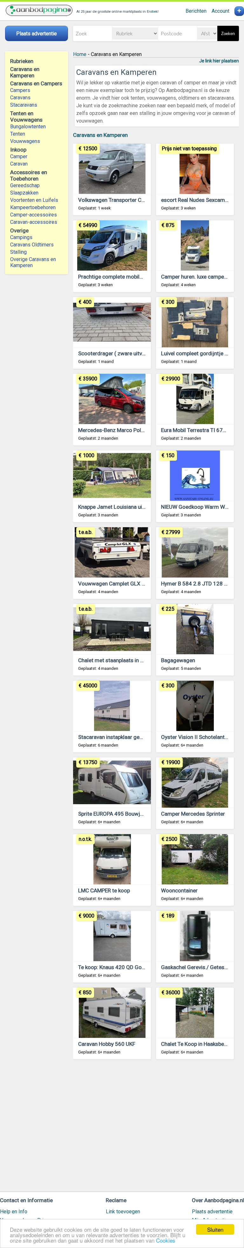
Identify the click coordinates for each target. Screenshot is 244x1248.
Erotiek (152, 12)
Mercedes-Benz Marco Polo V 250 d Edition (130, 430)
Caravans (20, 98)
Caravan (19, 164)
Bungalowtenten (28, 127)
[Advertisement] (156, 1128)
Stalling (18, 252)
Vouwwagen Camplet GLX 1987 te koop (125, 583)
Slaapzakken (24, 193)
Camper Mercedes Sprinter (193, 814)
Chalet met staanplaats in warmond (120, 660)
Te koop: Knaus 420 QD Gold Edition (121, 967)
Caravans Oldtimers (32, 245)
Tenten (17, 134)
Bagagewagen (178, 660)
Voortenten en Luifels (34, 200)
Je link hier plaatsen (219, 60)
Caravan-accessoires (33, 222)
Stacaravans (23, 105)
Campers (20, 90)
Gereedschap (25, 185)
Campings (21, 237)
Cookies (165, 1240)
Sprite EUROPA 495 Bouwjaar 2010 (120, 814)
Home (79, 54)
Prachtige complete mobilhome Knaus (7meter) (135, 276)
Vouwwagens (25, 141)
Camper (18, 156)
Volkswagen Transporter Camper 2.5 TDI (126, 200)
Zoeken (228, 33)
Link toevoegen (123, 1212)
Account (220, 11)
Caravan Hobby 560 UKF (106, 1044)
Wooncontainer (179, 890)
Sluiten (215, 1229)
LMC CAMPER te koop (104, 890)
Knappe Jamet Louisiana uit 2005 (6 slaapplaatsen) (139, 507)
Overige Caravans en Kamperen (33, 262)
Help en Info (13, 1212)
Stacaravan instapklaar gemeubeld (119, 737)
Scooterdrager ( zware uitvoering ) (119, 353)
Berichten (196, 11)
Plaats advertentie (212, 1212)
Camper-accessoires (33, 215)
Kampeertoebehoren (33, 207)
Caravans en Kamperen (100, 135)
